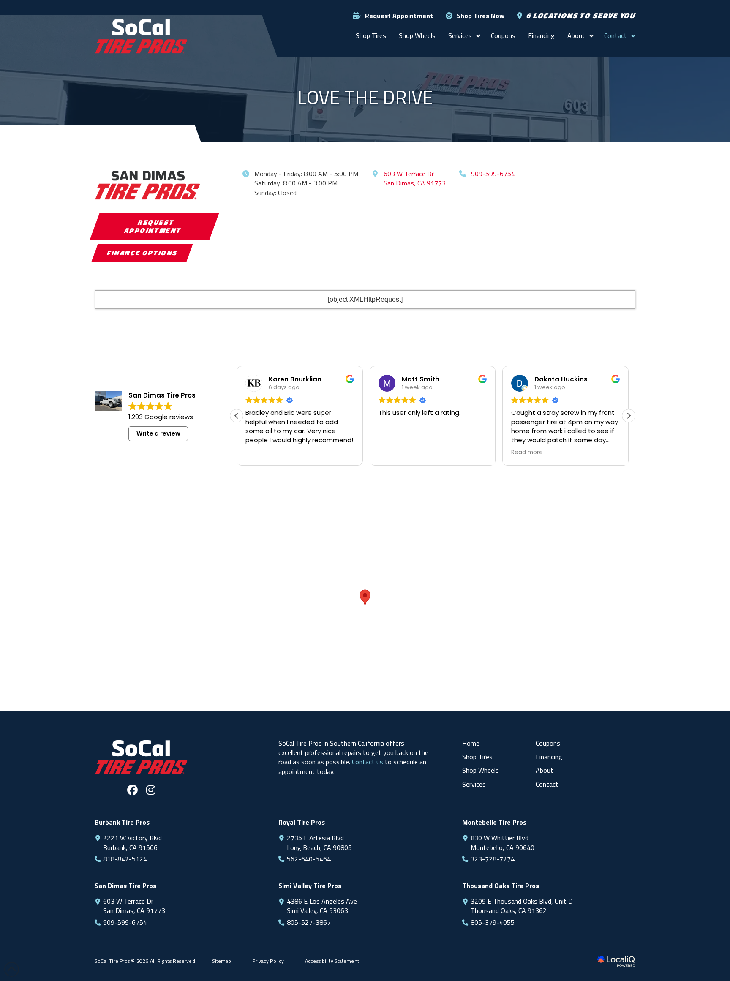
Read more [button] (527, 452)
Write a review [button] (158, 433)
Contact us (367, 762)
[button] (628, 415)
